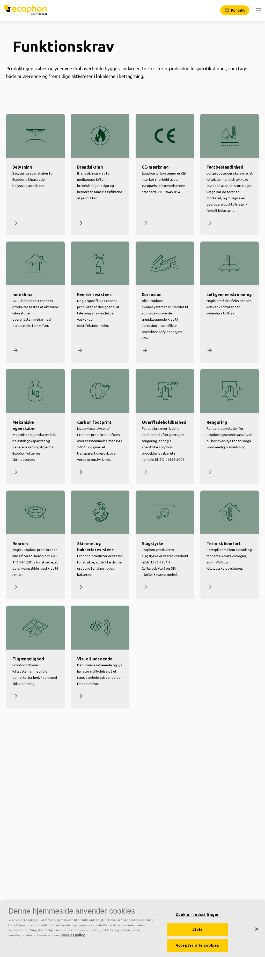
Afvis (197, 930)
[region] (132, 929)
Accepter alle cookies (197, 945)
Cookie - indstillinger (197, 914)
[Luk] (256, 929)
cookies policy (73, 935)
